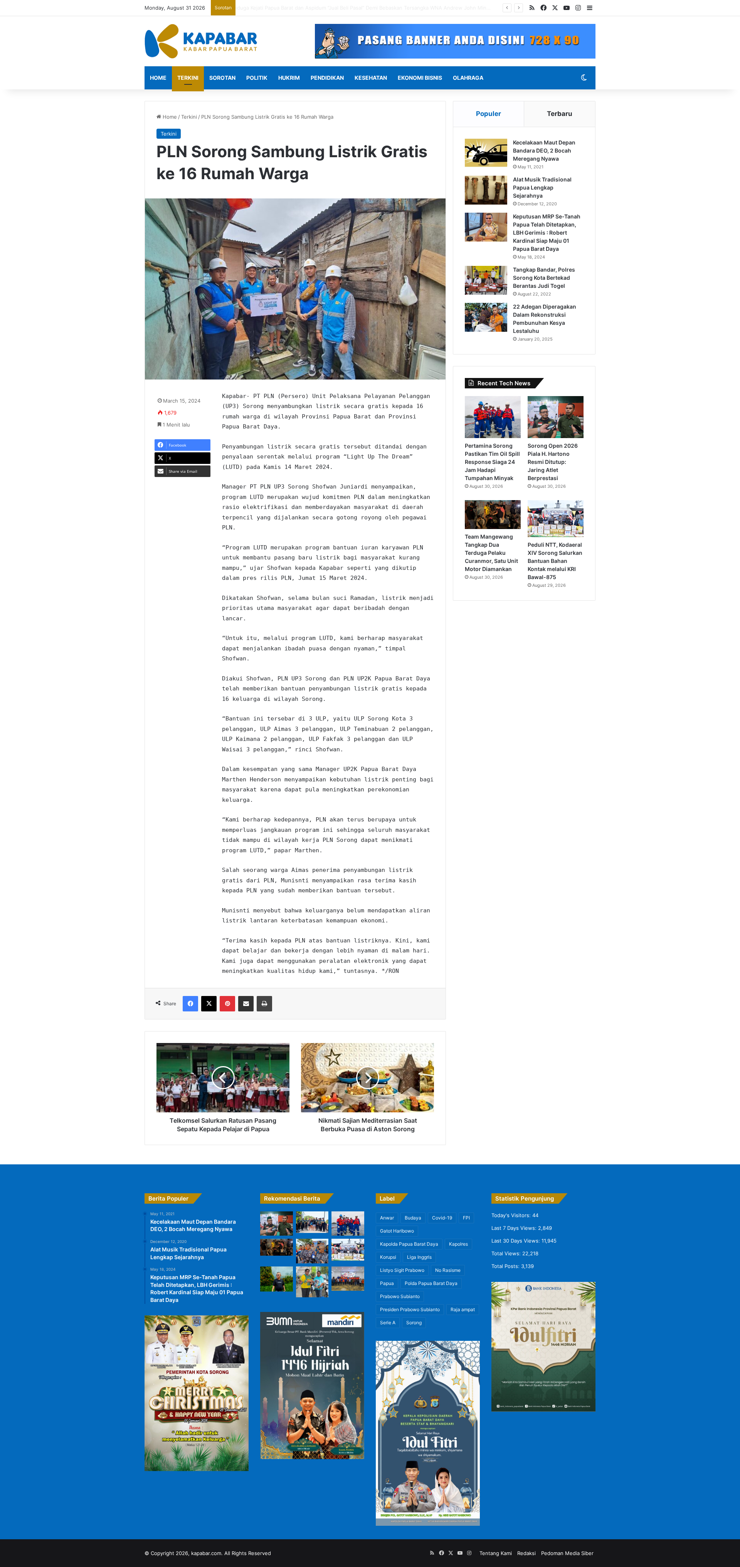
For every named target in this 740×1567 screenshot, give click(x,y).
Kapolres (458, 1244)
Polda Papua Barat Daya (431, 1283)
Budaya (413, 1218)
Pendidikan (327, 77)
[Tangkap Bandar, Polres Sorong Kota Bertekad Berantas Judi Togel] (486, 280)
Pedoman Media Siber (567, 1553)
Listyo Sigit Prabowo (402, 1270)
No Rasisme (448, 1270)
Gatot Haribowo (397, 1231)
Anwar (387, 1218)
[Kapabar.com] (201, 41)
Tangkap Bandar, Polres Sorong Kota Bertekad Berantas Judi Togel (544, 277)
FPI (466, 1218)
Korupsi (388, 1257)
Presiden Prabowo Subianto (410, 1309)
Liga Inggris (419, 1257)
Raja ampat (463, 1309)
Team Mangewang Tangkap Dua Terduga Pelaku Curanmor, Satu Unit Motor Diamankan (491, 552)
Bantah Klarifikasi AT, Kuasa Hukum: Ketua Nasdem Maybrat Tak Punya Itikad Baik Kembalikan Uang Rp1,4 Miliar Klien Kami (384, 8)
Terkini (187, 77)
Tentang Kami (495, 1553)
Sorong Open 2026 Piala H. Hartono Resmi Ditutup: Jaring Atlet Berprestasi (553, 461)
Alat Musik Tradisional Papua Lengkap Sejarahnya (542, 187)
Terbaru (559, 114)
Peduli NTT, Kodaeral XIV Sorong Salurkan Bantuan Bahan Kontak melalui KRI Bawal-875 (555, 560)
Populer (488, 114)
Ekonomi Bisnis (420, 77)
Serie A (387, 1322)
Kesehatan (371, 77)
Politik (256, 77)
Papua (387, 1283)
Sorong (414, 1322)
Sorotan (222, 77)
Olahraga (468, 77)
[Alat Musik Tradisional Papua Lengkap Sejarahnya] (486, 190)
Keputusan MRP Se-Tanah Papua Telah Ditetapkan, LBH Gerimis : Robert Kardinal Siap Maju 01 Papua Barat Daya (546, 232)
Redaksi (526, 1553)
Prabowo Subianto (400, 1296)
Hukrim (289, 77)
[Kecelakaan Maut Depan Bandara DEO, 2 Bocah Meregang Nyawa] (486, 153)
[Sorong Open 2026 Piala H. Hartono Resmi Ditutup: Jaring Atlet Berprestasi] (556, 417)
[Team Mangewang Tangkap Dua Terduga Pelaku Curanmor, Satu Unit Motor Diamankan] (493, 514)
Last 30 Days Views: (516, 1241)
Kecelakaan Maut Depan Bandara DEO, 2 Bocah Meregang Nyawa (544, 150)
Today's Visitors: (511, 1215)
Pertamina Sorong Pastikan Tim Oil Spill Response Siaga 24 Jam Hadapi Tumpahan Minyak (492, 461)
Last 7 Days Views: (514, 1228)
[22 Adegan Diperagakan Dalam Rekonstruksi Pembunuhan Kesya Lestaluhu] (486, 317)
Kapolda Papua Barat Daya (409, 1244)
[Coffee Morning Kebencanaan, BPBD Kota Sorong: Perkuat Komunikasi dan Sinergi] (347, 1278)
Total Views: (506, 1253)
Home (158, 77)
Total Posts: (506, 1266)
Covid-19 (442, 1218)
